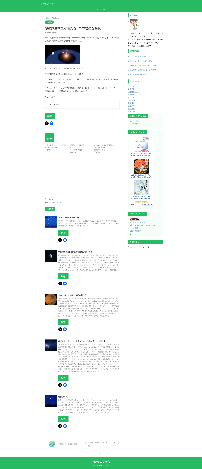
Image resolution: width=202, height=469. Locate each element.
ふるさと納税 (134, 121)
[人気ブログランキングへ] (135, 220)
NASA (49, 202)
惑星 (54, 202)
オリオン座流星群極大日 (68, 217)
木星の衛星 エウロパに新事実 (56, 145)
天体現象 (50, 199)
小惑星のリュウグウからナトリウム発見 (142, 65)
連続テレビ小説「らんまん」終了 (140, 61)
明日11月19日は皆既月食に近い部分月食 (75, 252)
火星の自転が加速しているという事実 (142, 70)
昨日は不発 (63, 396)
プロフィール (101, 10)
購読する (135, 242)
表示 (58, 105)
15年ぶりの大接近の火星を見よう (72, 295)
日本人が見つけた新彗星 (137, 75)
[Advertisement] (64, 176)
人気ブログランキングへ (137, 222)
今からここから (48, 3)
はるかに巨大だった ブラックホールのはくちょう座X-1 (81, 341)
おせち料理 (134, 124)
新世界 (58, 202)
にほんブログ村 (135, 231)
